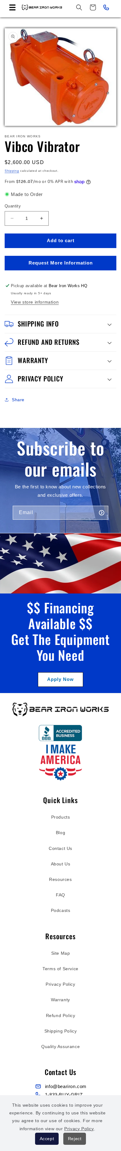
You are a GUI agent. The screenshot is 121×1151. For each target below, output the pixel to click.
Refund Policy (60, 1015)
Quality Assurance (60, 1046)
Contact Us (60, 848)
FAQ (60, 894)
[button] (12, 7)
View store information (35, 302)
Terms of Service (60, 968)
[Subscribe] (101, 512)
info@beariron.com (66, 1086)
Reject (75, 1138)
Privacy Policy (60, 984)
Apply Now (60, 679)
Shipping (12, 170)
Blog (60, 832)
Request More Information (61, 262)
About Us (60, 863)
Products (60, 817)
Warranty (60, 999)
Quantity (13, 206)
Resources (60, 879)
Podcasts (60, 910)
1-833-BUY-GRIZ (64, 1094)
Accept (47, 1138)
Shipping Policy (60, 1031)
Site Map (60, 953)
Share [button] (18, 399)
